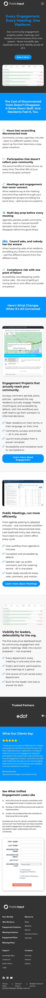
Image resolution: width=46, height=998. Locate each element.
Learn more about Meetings (21, 583)
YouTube (11, 978)
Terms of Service (18, 985)
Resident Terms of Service (36, 985)
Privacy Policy (5, 985)
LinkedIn (7, 978)
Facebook (3, 978)
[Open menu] (42, 3)
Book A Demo (23, 57)
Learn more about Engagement (23, 458)
